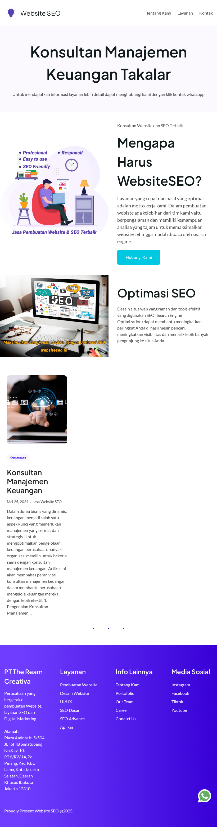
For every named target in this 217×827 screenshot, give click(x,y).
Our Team (124, 701)
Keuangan (18, 457)
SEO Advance (72, 718)
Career (122, 710)
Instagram (180, 684)
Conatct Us (126, 718)
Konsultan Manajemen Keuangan (27, 481)
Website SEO (40, 13)
